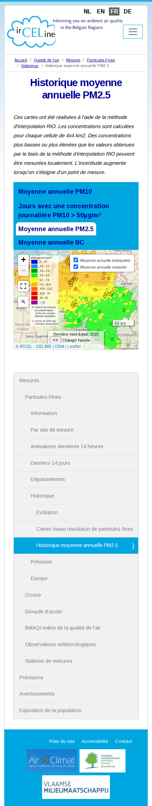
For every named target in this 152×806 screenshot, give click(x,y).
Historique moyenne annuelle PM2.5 (77, 545)
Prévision (41, 562)
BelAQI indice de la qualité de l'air (63, 628)
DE (128, 11)
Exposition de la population (50, 710)
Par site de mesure (52, 430)
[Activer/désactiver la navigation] (133, 32)
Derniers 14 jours (50, 463)
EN (101, 11)
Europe (39, 578)
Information (44, 413)
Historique (30, 66)
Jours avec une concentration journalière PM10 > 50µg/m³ (63, 211)
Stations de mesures (48, 661)
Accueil (20, 60)
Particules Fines (101, 60)
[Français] (65, 31)
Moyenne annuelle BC (51, 242)
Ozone (33, 595)
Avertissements (37, 694)
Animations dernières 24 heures (67, 446)
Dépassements (48, 479)
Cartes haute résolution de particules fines (84, 529)
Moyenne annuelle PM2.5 (56, 229)
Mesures (73, 60)
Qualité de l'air (46, 60)
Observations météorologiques (60, 644)
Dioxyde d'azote (43, 611)
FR (114, 11)
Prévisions (31, 677)
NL (87, 11)
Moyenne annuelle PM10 (55, 191)
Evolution (47, 512)
